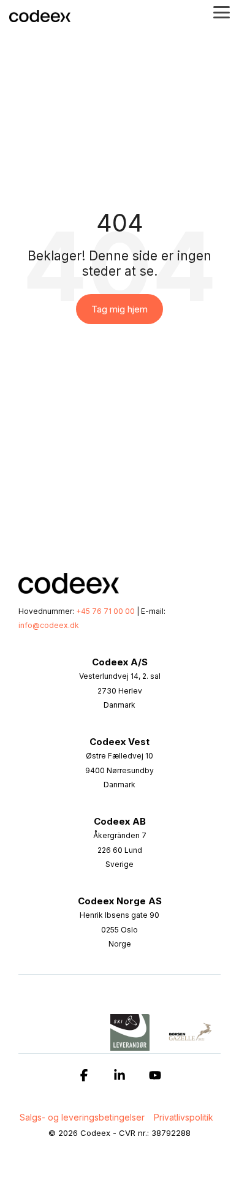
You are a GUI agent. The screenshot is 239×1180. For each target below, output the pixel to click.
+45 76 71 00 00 (105, 611)
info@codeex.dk (48, 625)
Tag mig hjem (119, 309)
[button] (221, 11)
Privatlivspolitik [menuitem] (183, 1117)
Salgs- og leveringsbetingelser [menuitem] (82, 1117)
